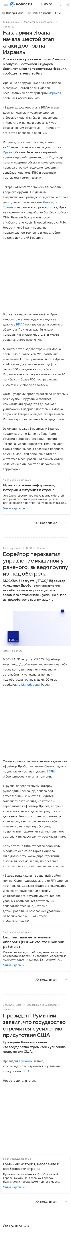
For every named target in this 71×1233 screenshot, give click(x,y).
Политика (8, 26)
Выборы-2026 (15, 13)
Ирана (7, 152)
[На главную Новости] (23, 4)
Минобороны (30, 684)
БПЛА (20, 324)
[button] (35, 626)
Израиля (55, 93)
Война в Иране (42, 13)
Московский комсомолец (39, 21)
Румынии (25, 1061)
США (26, 1071)
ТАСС (29, 548)
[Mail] (12, 4)
